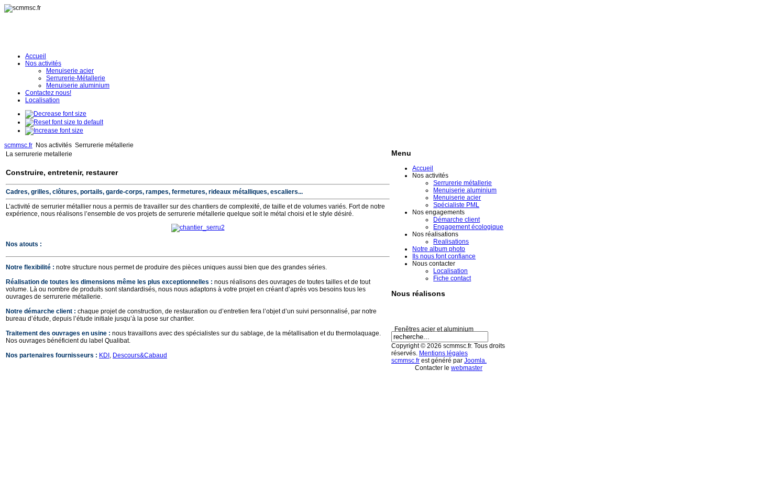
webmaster (466, 368)
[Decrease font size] (55, 113)
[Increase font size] (54, 130)
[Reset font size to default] (64, 122)
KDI (104, 355)
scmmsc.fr (18, 145)
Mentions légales (443, 353)
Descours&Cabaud (140, 355)
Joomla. (475, 360)
